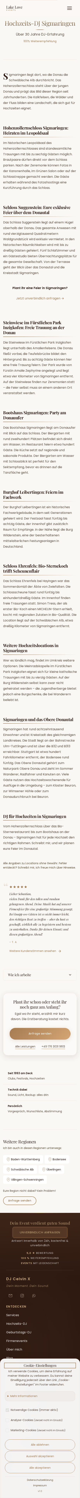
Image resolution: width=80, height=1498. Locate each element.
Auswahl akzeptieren (40, 1456)
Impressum (40, 1485)
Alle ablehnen (40, 1445)
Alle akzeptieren (40, 1468)
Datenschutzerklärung (40, 1480)
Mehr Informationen (23, 1396)
